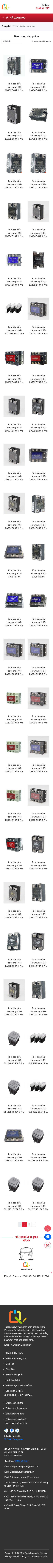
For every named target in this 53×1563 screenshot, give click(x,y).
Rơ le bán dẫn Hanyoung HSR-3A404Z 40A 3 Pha (38, 330)
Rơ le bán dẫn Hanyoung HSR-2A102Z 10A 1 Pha (38, 281)
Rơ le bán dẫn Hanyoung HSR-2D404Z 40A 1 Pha (14, 184)
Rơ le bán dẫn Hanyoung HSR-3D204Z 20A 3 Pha (38, 768)
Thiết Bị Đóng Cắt (14, 1374)
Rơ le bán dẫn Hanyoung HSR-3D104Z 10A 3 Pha (14, 816)
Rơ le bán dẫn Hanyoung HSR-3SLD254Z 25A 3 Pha (14, 1108)
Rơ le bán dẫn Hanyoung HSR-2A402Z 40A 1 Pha (38, 135)
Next (50, 1271)
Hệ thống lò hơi (13, 1380)
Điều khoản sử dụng (15, 1413)
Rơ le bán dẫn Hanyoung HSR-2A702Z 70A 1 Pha (38, 914)
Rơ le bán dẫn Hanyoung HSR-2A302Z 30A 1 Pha (14, 135)
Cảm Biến (10, 1369)
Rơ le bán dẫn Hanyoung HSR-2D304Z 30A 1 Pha (14, 427)
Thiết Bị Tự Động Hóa (16, 1358)
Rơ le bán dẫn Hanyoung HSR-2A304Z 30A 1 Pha (14, 524)
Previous (3, 1271)
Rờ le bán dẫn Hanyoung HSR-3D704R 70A (14, 573)
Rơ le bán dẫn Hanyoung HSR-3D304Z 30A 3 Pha (14, 281)
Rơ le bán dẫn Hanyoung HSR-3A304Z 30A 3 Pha (14, 670)
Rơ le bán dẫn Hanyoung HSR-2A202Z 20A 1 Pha (14, 962)
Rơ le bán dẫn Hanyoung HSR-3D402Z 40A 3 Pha (14, 378)
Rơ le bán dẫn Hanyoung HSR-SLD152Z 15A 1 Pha (14, 330)
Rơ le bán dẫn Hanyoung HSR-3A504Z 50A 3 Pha (38, 622)
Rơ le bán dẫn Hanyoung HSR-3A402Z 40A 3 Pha (38, 719)
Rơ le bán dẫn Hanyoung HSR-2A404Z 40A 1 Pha (38, 233)
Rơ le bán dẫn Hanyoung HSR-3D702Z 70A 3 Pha (38, 378)
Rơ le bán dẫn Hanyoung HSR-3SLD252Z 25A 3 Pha (14, 1206)
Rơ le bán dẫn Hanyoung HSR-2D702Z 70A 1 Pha (38, 1011)
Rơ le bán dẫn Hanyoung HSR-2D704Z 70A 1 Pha (38, 962)
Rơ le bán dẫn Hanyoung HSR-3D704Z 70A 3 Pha (14, 1157)
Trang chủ (6, 26)
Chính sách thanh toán (16, 1408)
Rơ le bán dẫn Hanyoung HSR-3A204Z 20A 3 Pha (38, 670)
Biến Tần (10, 1364)
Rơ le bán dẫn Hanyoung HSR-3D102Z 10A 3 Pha (14, 865)
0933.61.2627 (21, 1461)
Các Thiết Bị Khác (14, 1391)
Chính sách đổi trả (14, 1403)
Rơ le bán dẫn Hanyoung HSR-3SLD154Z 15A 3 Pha (38, 1206)
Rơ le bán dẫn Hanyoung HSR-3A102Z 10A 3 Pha (14, 768)
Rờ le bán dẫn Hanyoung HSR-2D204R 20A (38, 573)
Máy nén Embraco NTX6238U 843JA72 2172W (26, 1276)
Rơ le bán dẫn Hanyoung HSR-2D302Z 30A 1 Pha (38, 184)
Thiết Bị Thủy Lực (14, 1353)
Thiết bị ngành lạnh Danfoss (19, 1385)
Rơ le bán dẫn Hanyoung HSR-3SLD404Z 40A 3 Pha (14, 1060)
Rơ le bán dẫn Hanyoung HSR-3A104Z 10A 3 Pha (14, 719)
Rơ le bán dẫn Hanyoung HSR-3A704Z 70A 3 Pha (14, 622)
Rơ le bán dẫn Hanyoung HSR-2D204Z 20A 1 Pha (14, 233)
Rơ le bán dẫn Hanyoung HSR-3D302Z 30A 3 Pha (38, 816)
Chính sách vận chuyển (16, 1419)
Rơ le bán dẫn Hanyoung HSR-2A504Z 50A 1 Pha (38, 865)
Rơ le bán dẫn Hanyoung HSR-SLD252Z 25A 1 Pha (38, 1108)
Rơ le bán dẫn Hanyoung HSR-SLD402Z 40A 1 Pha (38, 1060)
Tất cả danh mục (15, 17)
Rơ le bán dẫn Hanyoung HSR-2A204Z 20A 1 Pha (14, 914)
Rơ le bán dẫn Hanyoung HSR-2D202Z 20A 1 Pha (38, 427)
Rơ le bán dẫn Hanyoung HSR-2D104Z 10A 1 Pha (14, 1011)
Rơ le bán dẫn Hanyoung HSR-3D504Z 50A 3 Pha (38, 476)
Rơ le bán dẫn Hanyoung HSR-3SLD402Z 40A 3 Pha (38, 1157)
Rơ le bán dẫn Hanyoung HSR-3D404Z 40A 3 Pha (38, 87)
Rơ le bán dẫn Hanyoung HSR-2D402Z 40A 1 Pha (14, 87)
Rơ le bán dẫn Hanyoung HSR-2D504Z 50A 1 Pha (38, 524)
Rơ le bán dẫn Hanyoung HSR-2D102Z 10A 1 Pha (14, 476)
